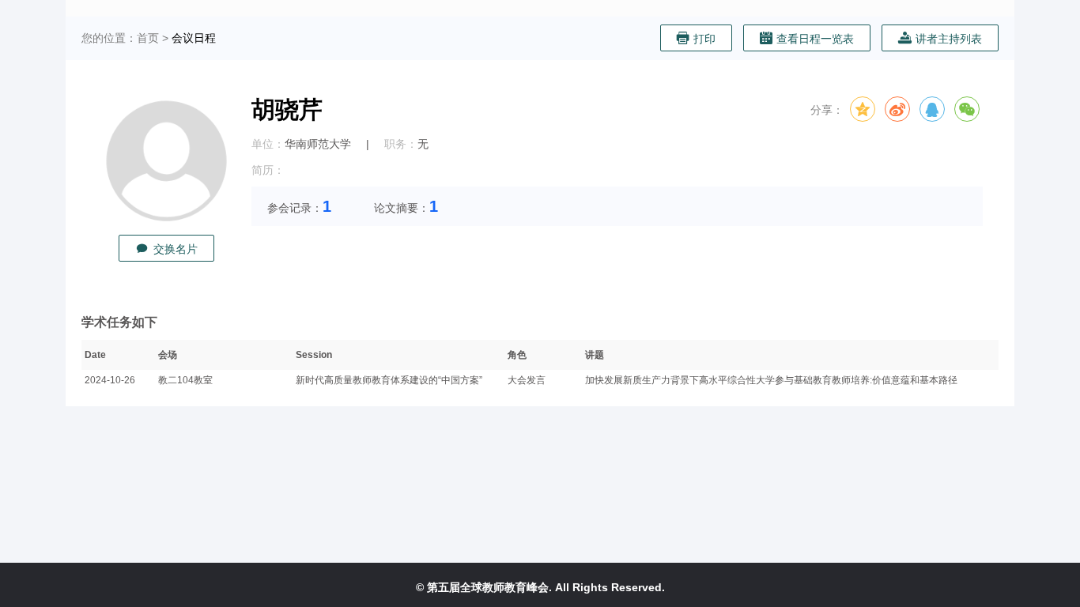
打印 (704, 38)
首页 (148, 38)
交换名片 (175, 249)
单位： (268, 144)
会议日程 (194, 38)
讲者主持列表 (949, 38)
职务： (400, 144)
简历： (268, 170)
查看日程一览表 (815, 38)
